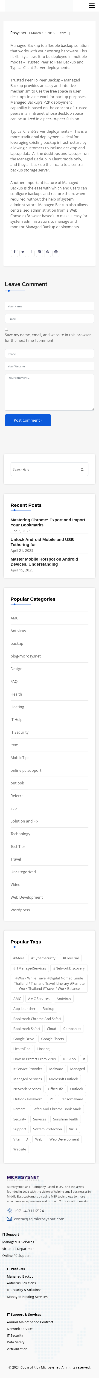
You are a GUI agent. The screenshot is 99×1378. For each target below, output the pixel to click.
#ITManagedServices (29, 968)
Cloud (51, 1028)
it (84, 1059)
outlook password (28, 1099)
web (38, 1139)
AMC (14, 618)
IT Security (20, 732)
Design (17, 668)
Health (16, 694)
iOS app (69, 1059)
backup (17, 643)
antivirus (64, 998)
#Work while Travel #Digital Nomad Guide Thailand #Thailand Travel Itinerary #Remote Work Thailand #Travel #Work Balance (49, 983)
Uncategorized (23, 871)
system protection (47, 1129)
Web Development (27, 897)
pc (51, 1099)
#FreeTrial (71, 958)
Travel (16, 859)
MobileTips (20, 757)
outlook (17, 783)
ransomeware (72, 1099)
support (19, 1129)
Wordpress (20, 910)
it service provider (27, 1068)
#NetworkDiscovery (69, 968)
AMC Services (39, 998)
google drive (23, 1038)
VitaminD (20, 1139)
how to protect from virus (34, 1059)
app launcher (24, 1008)
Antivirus (18, 630)
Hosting (17, 706)
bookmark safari (26, 1028)
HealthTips (21, 1048)
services (39, 1119)
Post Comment (27, 420)
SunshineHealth (65, 1119)
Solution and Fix (24, 821)
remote (19, 1109)
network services (27, 1089)
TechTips (18, 846)
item (14, 745)
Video (15, 884)
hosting (43, 1048)
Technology (20, 833)
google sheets (52, 1038)
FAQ (14, 681)
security (19, 1119)
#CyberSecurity (43, 958)
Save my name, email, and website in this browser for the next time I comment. (48, 337)
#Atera (18, 958)
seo (14, 808)
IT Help (17, 719)
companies (72, 1028)
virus (73, 1129)
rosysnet (18, 32)
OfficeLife (55, 1089)
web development (64, 1139)
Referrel (17, 795)
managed (77, 1068)
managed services (27, 1079)
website (19, 1149)
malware (56, 1068)
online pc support (26, 770)
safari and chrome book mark (57, 1109)
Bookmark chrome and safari (37, 1018)
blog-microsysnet (26, 656)
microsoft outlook (63, 1079)
